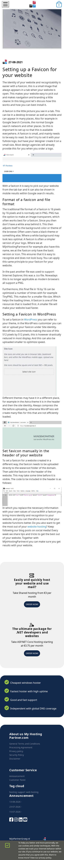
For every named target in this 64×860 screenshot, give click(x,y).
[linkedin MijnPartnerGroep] (21, 819)
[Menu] (5, 4)
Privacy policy (16, 751)
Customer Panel (17, 779)
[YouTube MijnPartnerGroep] (25, 819)
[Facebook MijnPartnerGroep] (11, 819)
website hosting (36, 526)
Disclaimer (14, 758)
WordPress (30, 319)
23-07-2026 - (15, 806)
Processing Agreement (20, 747)
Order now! (32, 604)
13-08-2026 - (15, 801)
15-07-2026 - (15, 811)
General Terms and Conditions (24, 743)
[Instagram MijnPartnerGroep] (16, 819)
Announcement (17, 776)
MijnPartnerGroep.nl (19, 838)
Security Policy (16, 754)
